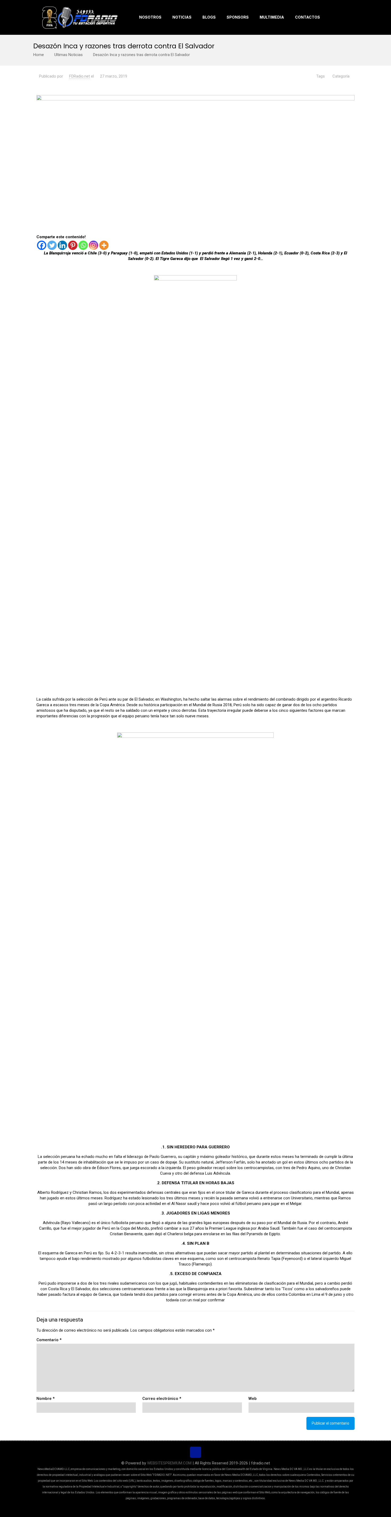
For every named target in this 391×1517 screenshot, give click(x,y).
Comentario (48, 1339)
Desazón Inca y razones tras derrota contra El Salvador (141, 54)
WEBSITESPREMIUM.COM (169, 1463)
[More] (104, 245)
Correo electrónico (161, 1398)
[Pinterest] (72, 245)
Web (252, 1398)
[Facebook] (41, 245)
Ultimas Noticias (68, 54)
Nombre (45, 1398)
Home (38, 54)
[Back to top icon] (195, 1452)
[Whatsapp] (83, 245)
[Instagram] (93, 245)
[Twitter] (52, 245)
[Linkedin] (62, 245)
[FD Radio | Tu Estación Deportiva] (80, 17)
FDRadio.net (79, 76)
